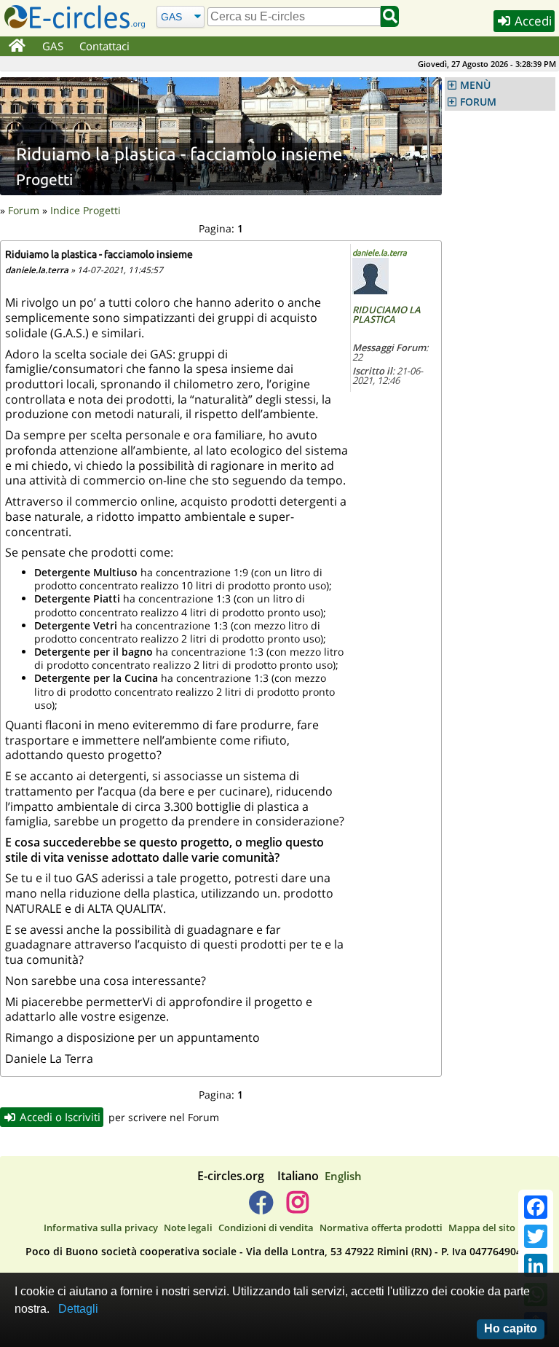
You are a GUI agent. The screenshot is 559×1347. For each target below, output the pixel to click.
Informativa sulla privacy (101, 1227)
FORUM (478, 102)
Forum (23, 210)
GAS (52, 46)
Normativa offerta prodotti (381, 1227)
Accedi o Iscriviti (58, 1117)
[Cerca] (390, 16)
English (343, 1176)
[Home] (17, 46)
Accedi (532, 20)
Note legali (188, 1227)
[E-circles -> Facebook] (261, 1207)
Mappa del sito (481, 1227)
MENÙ (475, 85)
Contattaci (104, 46)
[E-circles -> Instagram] (297, 1207)
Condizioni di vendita (266, 1227)
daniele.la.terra (379, 252)
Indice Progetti (85, 210)
